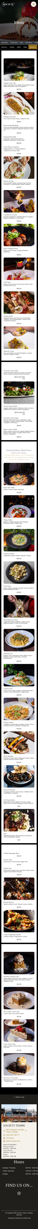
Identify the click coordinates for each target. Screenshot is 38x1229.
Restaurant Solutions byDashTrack (19, 1218)
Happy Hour (14, 42)
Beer (21, 42)
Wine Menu (29, 42)
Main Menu (4, 42)
